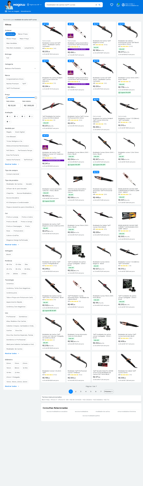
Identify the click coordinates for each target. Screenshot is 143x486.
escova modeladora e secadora (57, 411)
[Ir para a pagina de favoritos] (111, 4)
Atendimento (26, 11)
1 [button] (70, 391)
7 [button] (100, 391)
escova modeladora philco (91, 415)
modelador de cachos (103, 411)
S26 (67, 399)
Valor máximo (26, 101)
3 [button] (80, 391)
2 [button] (75, 391)
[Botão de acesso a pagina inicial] (15, 4)
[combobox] (74, 4)
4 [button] (85, 391)
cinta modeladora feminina (127, 411)
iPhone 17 (54, 399)
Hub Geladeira (98, 399)
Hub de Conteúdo (75, 399)
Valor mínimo (10, 101)
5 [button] (90, 391)
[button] (96, 5)
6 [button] (95, 391)
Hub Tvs (106, 399)
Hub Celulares (87, 399)
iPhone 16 (61, 399)
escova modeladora (81, 411)
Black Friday (46, 399)
